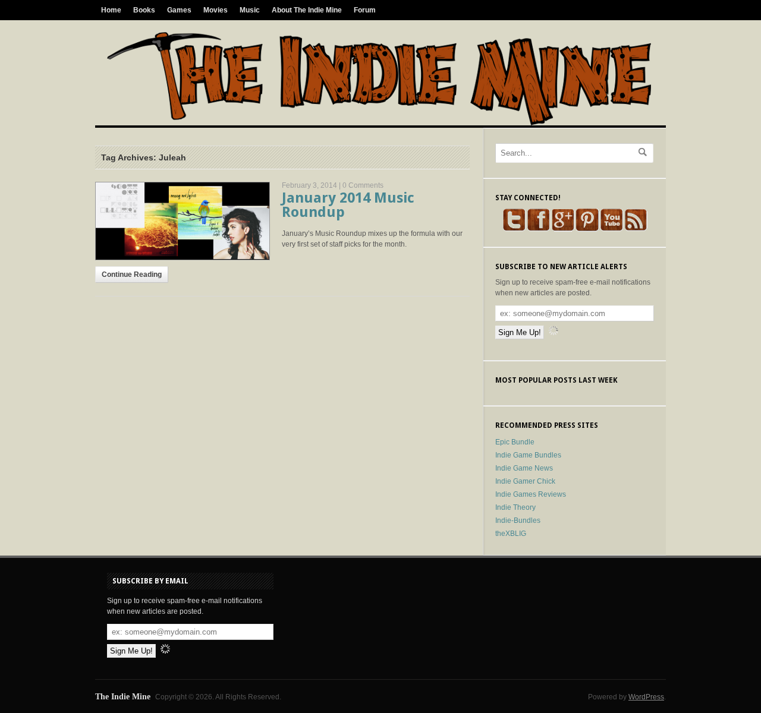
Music (250, 10)
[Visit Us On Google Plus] (563, 229)
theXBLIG (510, 533)
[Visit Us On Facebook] (538, 229)
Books (144, 10)
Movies (215, 10)
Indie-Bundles (517, 520)
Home (111, 10)
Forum (365, 10)
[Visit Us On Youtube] (611, 229)
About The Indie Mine (307, 10)
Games (179, 10)
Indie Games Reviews (530, 494)
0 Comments (362, 185)
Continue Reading (132, 274)
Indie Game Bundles (528, 455)
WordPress (646, 697)
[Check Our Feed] (636, 229)
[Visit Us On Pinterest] (587, 229)
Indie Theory (515, 507)
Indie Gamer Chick (525, 481)
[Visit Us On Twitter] (514, 229)
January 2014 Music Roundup (348, 205)
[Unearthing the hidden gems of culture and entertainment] (379, 123)
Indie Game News (524, 468)
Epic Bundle (514, 442)
